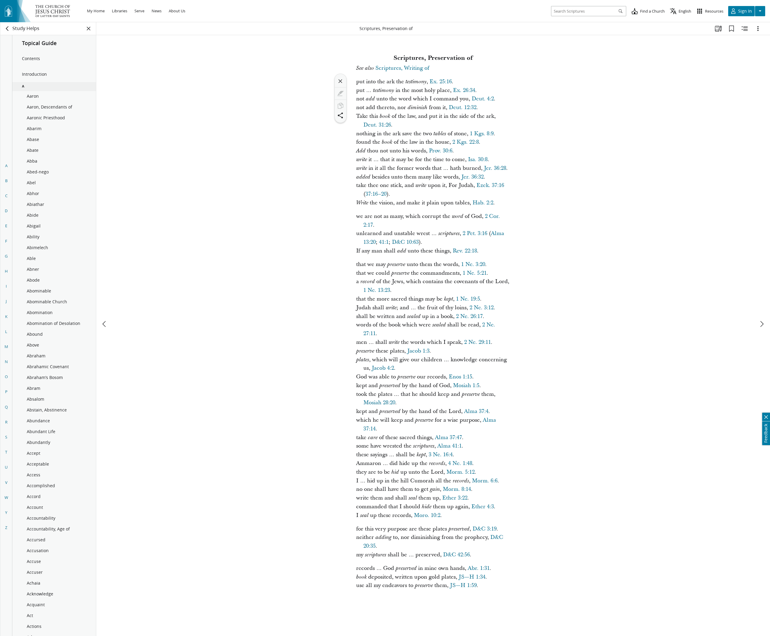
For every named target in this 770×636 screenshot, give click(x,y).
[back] (7, 28)
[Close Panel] (89, 28)
